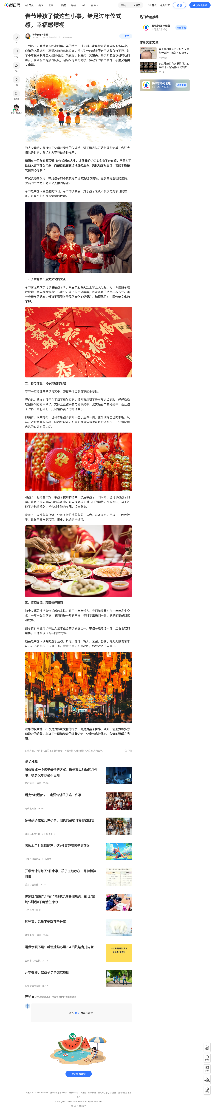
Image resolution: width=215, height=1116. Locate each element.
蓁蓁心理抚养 (31, 885)
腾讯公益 (101, 1092)
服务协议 (53, 1092)
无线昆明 (29, 910)
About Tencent (41, 1092)
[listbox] (78, 873)
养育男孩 (29, 935)
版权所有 (82, 1106)
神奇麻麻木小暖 (32, 834)
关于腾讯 (29, 1092)
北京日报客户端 (32, 859)
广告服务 (82, 1092)
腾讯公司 (74, 1106)
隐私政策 (63, 1092)
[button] (181, 27)
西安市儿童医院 (32, 961)
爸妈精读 (29, 783)
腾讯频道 (122, 1092)
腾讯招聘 (92, 1092)
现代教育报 (30, 808)
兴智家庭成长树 (32, 986)
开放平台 (73, 1092)
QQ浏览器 (112, 1092)
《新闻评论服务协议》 (67, 996)
